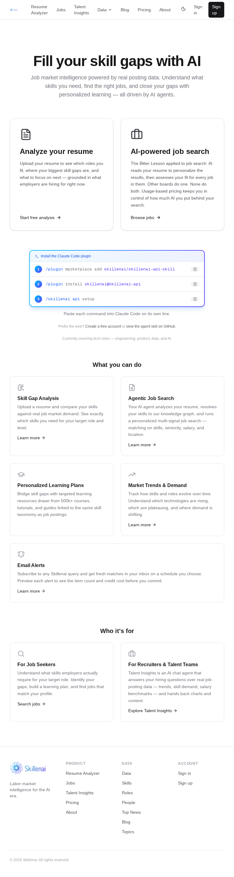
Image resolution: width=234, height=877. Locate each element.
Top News (131, 812)
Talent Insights (81, 9)
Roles (127, 792)
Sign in (198, 9)
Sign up (216, 9)
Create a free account (103, 326)
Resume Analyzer (39, 9)
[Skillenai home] (14, 9)
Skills (127, 783)
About (165, 9)
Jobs (61, 9)
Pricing (144, 9)
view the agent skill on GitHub (150, 326)
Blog (125, 9)
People (128, 802)
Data (102, 9)
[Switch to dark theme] (183, 9)
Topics (128, 831)
